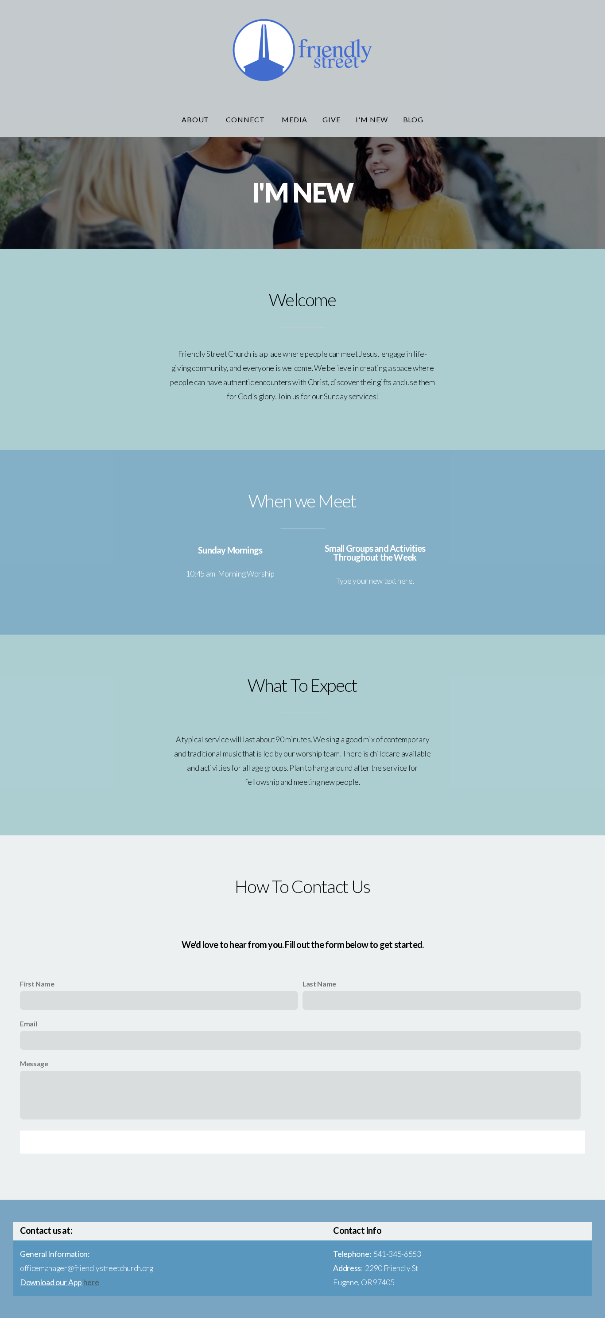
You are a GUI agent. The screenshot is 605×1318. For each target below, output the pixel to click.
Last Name (319, 983)
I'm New (372, 119)
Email (28, 1023)
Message (34, 1063)
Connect (246, 119)
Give (331, 119)
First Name (37, 983)
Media (294, 119)
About (196, 119)
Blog (413, 119)
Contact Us (302, 1142)
